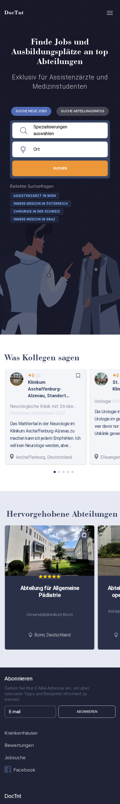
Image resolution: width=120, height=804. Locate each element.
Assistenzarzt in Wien (34, 196)
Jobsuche (15, 757)
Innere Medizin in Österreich (40, 204)
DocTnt (14, 12)
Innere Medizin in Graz (34, 219)
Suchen (60, 168)
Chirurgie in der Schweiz (36, 211)
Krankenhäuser (21, 733)
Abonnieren (87, 712)
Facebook (24, 770)
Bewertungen (19, 745)
